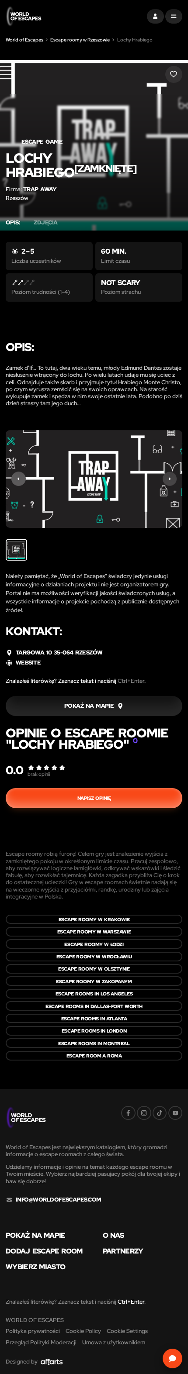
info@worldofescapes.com (58, 1199)
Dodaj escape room (44, 1250)
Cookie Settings (127, 1331)
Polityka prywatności (33, 1331)
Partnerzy (123, 1250)
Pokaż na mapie (36, 1235)
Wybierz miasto (35, 1266)
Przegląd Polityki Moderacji (41, 1342)
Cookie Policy (83, 1331)
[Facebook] (128, 1113)
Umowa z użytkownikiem (113, 1342)
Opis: (13, 222)
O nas (113, 1235)
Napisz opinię (94, 798)
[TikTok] (160, 1113)
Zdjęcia (45, 222)
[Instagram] (144, 1113)
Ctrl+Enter (131, 681)
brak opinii (39, 774)
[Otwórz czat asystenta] (173, 1359)
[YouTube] (175, 1113)
